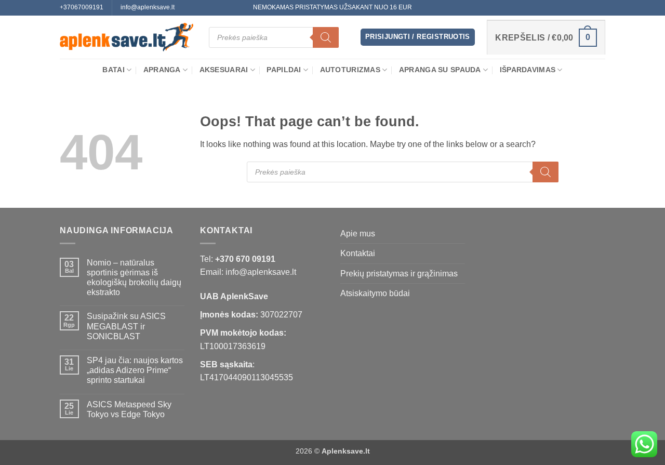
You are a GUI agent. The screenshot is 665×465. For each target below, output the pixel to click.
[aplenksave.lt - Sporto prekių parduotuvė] (126, 37)
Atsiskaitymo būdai (375, 293)
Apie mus (357, 233)
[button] (418, 37)
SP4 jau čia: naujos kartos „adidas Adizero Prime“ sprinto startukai (135, 370)
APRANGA (162, 69)
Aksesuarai (224, 69)
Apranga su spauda (440, 69)
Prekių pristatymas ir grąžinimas (399, 273)
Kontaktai (357, 253)
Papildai (284, 69)
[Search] (326, 37)
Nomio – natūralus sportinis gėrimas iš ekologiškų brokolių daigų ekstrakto (134, 277)
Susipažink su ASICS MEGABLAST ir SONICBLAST (126, 326)
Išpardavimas (527, 69)
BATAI (113, 69)
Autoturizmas (350, 69)
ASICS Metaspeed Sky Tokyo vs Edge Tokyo (129, 409)
